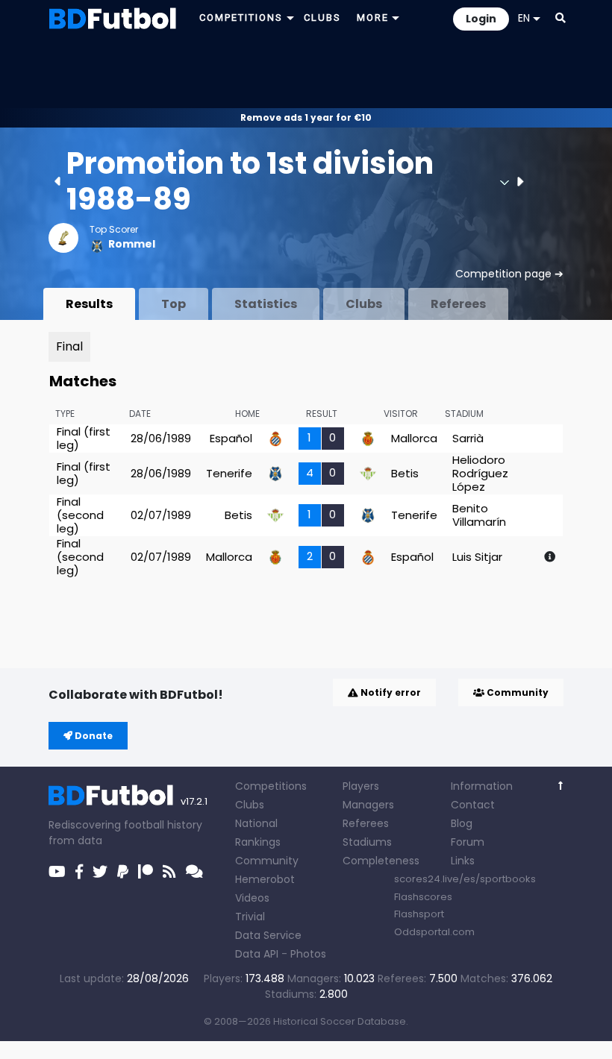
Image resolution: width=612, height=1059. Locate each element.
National (256, 823)
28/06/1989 (161, 438)
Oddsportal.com (434, 932)
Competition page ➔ (509, 273)
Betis (405, 473)
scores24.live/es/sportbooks (465, 879)
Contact (473, 804)
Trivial (250, 916)
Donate (92, 735)
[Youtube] (57, 871)
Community (516, 692)
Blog (461, 823)
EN (524, 17)
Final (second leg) (80, 515)
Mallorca (414, 438)
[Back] (560, 786)
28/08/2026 (158, 978)
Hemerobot (265, 879)
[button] (560, 17)
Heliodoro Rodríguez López (480, 473)
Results (89, 303)
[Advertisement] (306, 71)
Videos (252, 897)
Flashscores (423, 897)
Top (173, 303)
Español (231, 438)
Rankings (258, 842)
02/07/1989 (161, 515)
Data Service (268, 935)
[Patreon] (145, 871)
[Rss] (169, 871)
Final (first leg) (83, 438)
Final (69, 346)
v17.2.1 (194, 801)
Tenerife (229, 473)
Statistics (265, 303)
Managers (368, 804)
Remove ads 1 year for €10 (306, 117)
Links (463, 860)
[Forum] (194, 871)
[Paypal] (122, 871)
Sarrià (468, 438)
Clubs (364, 303)
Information (482, 786)
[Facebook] (79, 871)
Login (481, 18)
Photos (308, 953)
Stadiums (367, 842)
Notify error (389, 692)
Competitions (271, 786)
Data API (256, 953)
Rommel (131, 243)
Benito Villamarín (479, 515)
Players (361, 786)
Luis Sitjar (477, 557)
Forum (467, 842)
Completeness (381, 860)
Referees (458, 303)
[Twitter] (100, 871)
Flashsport (419, 914)
